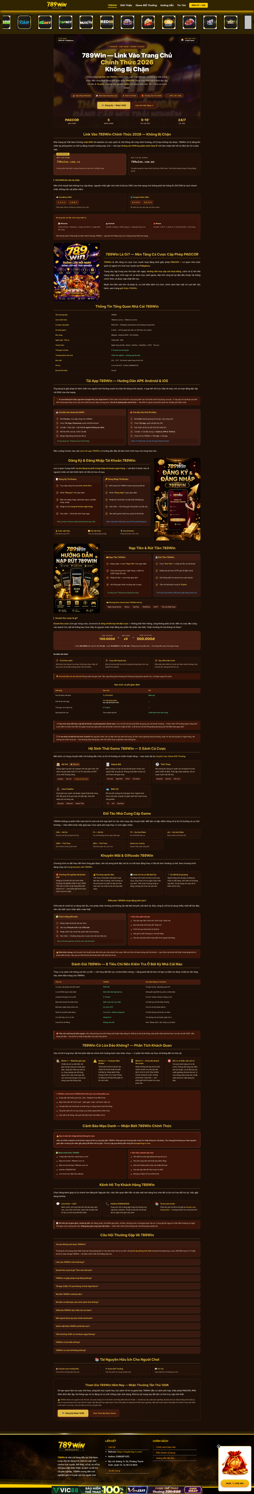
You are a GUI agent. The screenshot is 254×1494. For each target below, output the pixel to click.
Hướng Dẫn (167, 5)
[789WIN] (61, 5)
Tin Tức (181, 5)
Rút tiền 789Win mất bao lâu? (69, 1294)
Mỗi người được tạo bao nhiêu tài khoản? (74, 1318)
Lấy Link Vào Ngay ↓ (144, 105)
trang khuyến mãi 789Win (79, 867)
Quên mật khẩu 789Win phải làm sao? (73, 1326)
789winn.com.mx (143, 161)
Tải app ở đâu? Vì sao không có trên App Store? (77, 1286)
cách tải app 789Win (90, 451)
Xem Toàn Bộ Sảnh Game (104, 1413)
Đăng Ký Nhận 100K (73, 1413)
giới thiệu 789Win (128, 288)
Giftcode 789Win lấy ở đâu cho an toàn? (74, 1310)
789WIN (112, 5)
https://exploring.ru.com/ (129, 1451)
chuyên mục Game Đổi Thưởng (170, 756)
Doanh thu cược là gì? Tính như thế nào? (74, 1270)
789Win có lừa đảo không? (68, 1342)
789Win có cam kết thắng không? (71, 1350)
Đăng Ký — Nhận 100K (113, 105)
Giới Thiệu (126, 5)
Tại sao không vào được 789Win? (71, 1244)
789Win (108, 262)
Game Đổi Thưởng (146, 5)
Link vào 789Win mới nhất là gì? (70, 1262)
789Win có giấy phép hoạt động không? (74, 1278)
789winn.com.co (68, 161)
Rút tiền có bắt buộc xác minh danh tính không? (77, 1302)
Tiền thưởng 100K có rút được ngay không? (75, 1334)
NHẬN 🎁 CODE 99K (235, 1483)
